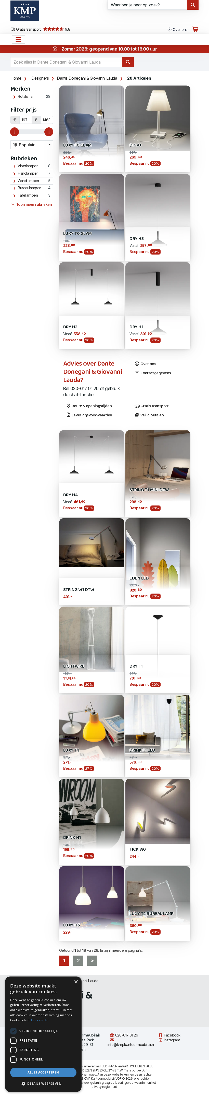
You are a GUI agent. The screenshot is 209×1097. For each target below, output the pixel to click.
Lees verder (40, 1020)
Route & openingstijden (91, 406)
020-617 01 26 (126, 1035)
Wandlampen (28, 180)
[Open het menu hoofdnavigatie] (18, 39)
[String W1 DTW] (91, 542)
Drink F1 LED (142, 750)
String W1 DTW (78, 590)
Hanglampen (28, 173)
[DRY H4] (91, 454)
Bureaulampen (29, 188)
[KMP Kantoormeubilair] (24, 12)
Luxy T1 (71, 750)
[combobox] (31, 144)
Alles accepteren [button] (43, 1072)
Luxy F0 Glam (77, 145)
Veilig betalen (152, 415)
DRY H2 (70, 327)
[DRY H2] (91, 286)
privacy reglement (104, 1087)
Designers (40, 78)
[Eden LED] (157, 561)
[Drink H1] (91, 821)
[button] (43, 1084)
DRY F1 (135, 666)
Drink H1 (72, 838)
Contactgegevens (155, 373)
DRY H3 (136, 239)
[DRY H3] (157, 217)
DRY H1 (136, 327)
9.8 (67, 29)
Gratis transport (28, 29)
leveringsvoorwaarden (131, 1082)
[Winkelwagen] (195, 29)
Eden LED (139, 578)
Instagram (171, 1040)
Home (15, 78)
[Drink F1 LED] (157, 727)
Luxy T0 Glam (77, 234)
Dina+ (135, 145)
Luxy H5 (71, 925)
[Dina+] (157, 117)
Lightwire (74, 666)
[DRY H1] (157, 305)
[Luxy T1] (91, 735)
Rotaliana (25, 96)
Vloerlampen (28, 166)
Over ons (179, 29)
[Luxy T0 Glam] (91, 217)
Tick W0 (137, 849)
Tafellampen (28, 195)
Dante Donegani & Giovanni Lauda (87, 78)
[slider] (14, 131)
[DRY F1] (157, 649)
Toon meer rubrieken (33, 204)
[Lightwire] (91, 638)
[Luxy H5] (91, 898)
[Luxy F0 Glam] (91, 128)
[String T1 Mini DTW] (157, 473)
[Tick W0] (157, 811)
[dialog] (43, 1034)
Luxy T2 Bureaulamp (151, 914)
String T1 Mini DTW (149, 490)
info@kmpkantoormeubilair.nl (131, 1044)
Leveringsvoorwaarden (91, 415)
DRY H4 (70, 495)
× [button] (76, 982)
